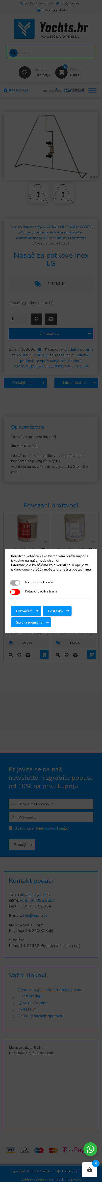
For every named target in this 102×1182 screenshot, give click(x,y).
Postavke (55, 610)
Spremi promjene (29, 622)
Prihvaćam (24, 610)
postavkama (81, 569)
